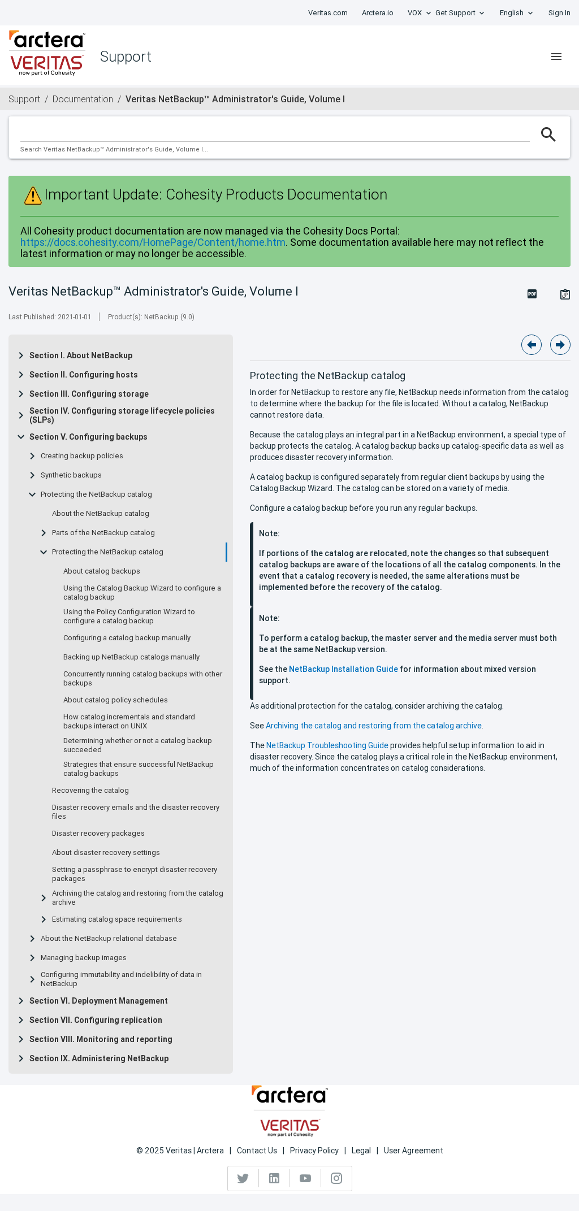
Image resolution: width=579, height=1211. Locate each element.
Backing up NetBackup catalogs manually (131, 657)
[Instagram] (336, 1178)
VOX (415, 13)
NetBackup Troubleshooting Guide (327, 745)
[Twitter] (243, 1178)
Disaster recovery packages (98, 833)
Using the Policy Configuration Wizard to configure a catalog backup (129, 616)
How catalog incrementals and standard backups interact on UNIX (129, 722)
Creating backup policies (82, 456)
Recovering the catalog (90, 790)
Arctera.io (378, 13)
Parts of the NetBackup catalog (103, 532)
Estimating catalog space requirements (117, 919)
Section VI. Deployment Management (98, 1000)
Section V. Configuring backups (88, 436)
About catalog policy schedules (115, 700)
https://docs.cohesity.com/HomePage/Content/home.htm (153, 242)
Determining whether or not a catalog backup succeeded (137, 745)
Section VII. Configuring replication (95, 1020)
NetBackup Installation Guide (343, 669)
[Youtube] (305, 1178)
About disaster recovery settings (106, 852)
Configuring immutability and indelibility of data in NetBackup (121, 979)
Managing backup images (84, 957)
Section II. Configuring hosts (83, 374)
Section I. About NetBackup (80, 355)
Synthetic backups (71, 475)
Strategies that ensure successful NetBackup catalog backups (138, 769)
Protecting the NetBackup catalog (96, 494)
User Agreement (413, 1150)
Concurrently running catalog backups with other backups (142, 679)
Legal (361, 1150)
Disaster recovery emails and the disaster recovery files (135, 812)
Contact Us (257, 1150)
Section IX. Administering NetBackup (98, 1058)
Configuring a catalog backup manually (127, 638)
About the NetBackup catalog (100, 513)
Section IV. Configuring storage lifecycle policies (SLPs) (122, 415)
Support (24, 99)
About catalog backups (101, 571)
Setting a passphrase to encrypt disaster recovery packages (134, 874)
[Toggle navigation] (556, 56)
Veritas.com (328, 13)
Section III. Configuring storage (89, 393)
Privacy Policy (314, 1150)
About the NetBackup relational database (109, 938)
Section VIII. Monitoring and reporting (100, 1039)
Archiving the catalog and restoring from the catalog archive (137, 898)
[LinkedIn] (274, 1178)
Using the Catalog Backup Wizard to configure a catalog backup (142, 593)
